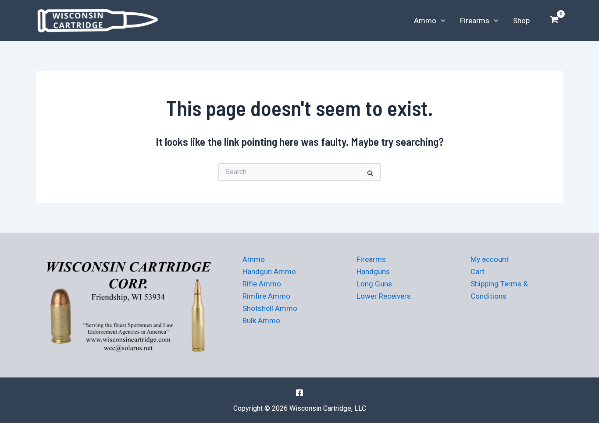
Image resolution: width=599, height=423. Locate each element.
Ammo (425, 20)
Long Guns (374, 283)
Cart (478, 271)
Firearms (474, 20)
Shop (521, 20)
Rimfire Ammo (266, 296)
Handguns (373, 271)
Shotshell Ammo (269, 308)
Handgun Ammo (269, 271)
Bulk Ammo (261, 320)
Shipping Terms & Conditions (499, 289)
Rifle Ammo (261, 283)
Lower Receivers (384, 296)
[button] (440, 20)
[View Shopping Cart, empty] (554, 20)
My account (490, 259)
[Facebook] (299, 393)
